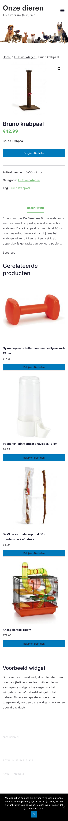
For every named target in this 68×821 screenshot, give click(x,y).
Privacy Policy (11, 750)
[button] (59, 68)
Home (7, 57)
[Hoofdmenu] (62, 10)
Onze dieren (23, 8)
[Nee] (63, 807)
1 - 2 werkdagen (24, 57)
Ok (34, 814)
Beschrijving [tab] (35, 207)
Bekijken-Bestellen (34, 153)
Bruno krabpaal (20, 188)
